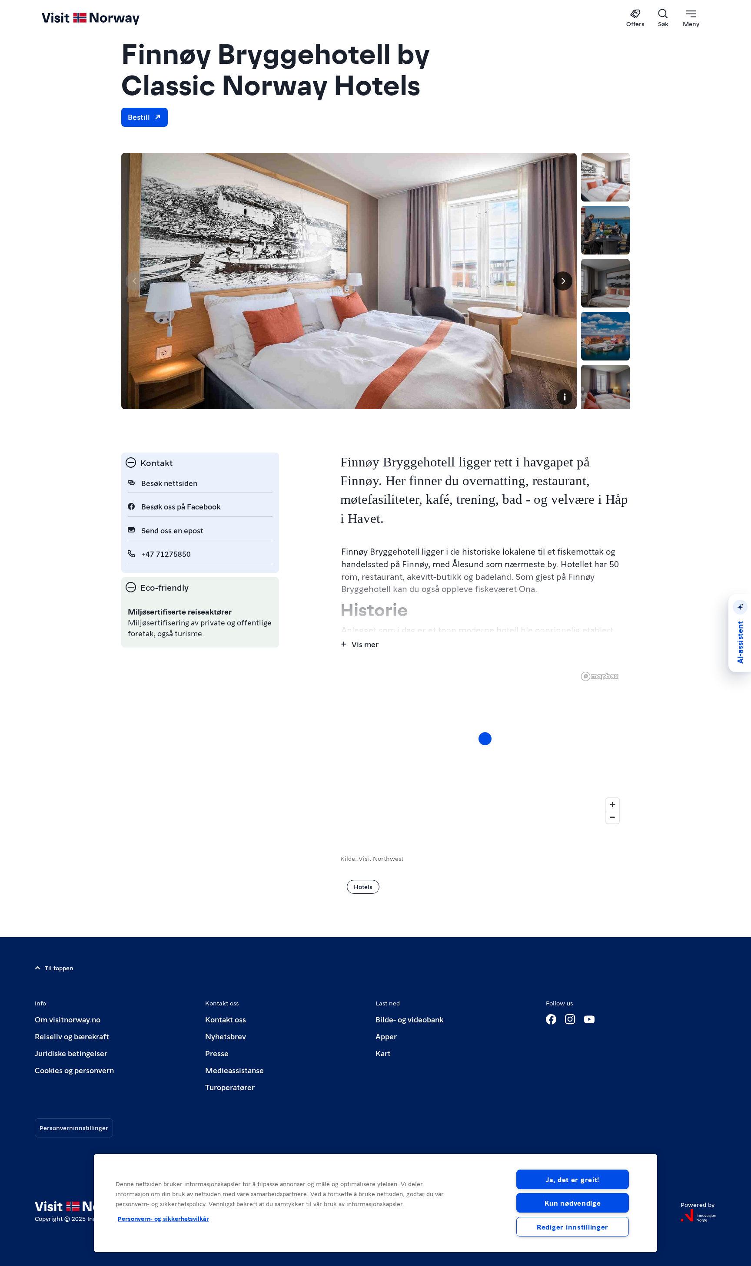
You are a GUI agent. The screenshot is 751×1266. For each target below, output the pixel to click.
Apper (386, 1036)
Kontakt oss (225, 1019)
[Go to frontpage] (105, 18)
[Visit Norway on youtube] (589, 1019)
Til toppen (59, 968)
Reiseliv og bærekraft (72, 1036)
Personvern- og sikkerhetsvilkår (163, 1218)
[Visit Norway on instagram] (570, 1019)
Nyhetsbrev (225, 1036)
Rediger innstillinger (572, 1226)
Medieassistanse (234, 1070)
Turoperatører (230, 1087)
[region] (375, 1203)
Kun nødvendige (573, 1202)
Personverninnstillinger (74, 1127)
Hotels (363, 886)
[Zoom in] (612, 804)
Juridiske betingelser (71, 1053)
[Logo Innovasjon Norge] (698, 1215)
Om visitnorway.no (67, 1019)
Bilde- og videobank (409, 1019)
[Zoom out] (612, 817)
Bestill (139, 117)
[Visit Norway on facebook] (551, 1019)
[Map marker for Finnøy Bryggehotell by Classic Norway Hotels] (485, 738)
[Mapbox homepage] (600, 676)
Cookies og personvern (74, 1070)
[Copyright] (564, 397)
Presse (217, 1053)
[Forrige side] (135, 281)
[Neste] (562, 281)
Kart (383, 1053)
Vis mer (365, 644)
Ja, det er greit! (572, 1179)
